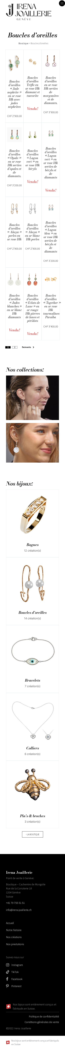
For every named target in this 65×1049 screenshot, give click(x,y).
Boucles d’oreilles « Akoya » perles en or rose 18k (14, 232)
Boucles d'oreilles (33, 612)
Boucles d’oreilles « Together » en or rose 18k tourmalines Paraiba (52, 306)
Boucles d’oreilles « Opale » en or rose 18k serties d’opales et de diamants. (14, 163)
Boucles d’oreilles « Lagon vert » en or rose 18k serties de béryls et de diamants (51, 163)
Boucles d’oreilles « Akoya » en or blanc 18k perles (32, 232)
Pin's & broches (32, 816)
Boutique (23, 43)
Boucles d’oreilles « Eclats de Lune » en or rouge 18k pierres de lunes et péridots (32, 308)
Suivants (26, 347)
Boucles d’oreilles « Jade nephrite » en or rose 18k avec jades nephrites (14, 94)
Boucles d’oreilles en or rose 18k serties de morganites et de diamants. (50, 90)
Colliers (32, 748)
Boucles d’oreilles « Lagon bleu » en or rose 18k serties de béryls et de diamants (51, 237)
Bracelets (32, 680)
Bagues (33, 545)
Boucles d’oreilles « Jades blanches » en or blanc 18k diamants (14, 306)
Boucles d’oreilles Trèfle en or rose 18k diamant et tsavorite (32, 86)
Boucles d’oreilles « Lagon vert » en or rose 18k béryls (32, 159)
